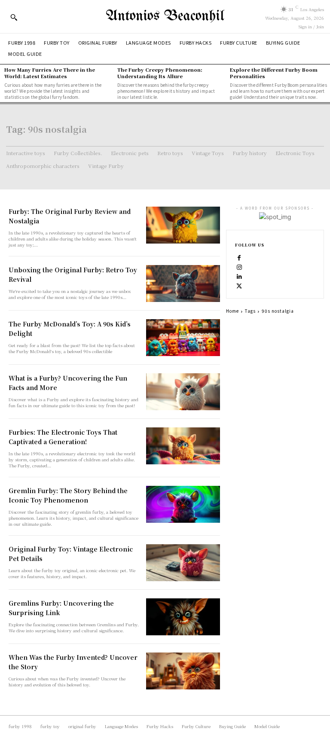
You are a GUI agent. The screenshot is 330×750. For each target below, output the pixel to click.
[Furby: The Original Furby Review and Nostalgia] (183, 225)
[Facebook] (239, 257)
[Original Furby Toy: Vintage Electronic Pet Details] (183, 562)
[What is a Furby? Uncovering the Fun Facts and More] (183, 391)
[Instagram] (239, 266)
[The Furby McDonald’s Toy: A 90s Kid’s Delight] (183, 337)
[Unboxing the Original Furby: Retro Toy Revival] (183, 283)
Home (232, 311)
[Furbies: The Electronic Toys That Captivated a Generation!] (183, 445)
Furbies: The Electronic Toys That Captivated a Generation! (63, 437)
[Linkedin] (239, 276)
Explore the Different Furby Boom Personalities (274, 72)
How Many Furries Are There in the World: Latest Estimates (49, 72)
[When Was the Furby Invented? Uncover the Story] (183, 670)
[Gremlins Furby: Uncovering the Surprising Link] (183, 616)
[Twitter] (239, 285)
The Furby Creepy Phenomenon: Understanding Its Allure (159, 72)
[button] (13, 17)
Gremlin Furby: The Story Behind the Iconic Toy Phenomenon (68, 495)
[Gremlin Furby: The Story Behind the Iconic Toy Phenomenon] (183, 504)
